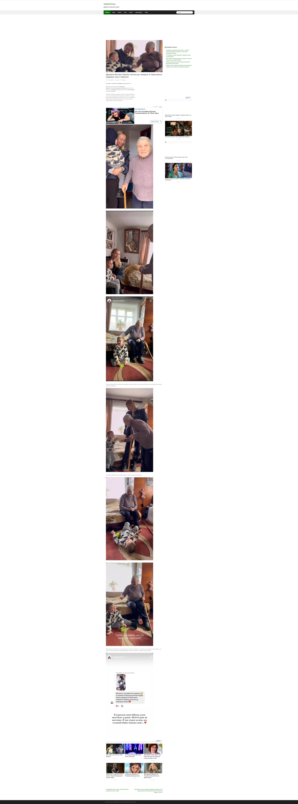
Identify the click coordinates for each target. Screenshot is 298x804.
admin (118, 80)
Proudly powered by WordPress (112, 802)
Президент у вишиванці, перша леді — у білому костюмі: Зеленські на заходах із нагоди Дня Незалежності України (177, 51)
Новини (107, 12)
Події (113, 12)
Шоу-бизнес (138, 12)
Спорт (131, 12)
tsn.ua (113, 91)
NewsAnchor (127, 802)
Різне (146, 12)
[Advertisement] (149, 26)
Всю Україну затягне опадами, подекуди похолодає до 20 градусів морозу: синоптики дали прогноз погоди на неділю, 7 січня (149, 791)
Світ (125, 12)
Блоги (119, 12)
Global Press (109, 4)
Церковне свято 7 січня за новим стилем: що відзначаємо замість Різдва (117, 790)
